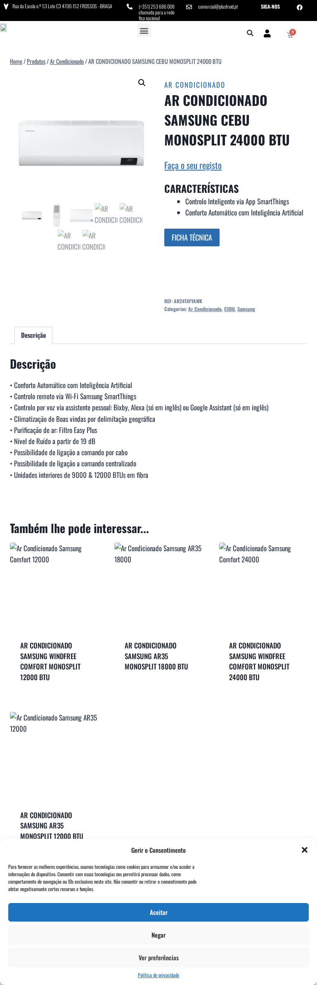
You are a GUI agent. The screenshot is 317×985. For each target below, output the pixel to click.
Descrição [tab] (33, 334)
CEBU (229, 308)
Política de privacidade (158, 974)
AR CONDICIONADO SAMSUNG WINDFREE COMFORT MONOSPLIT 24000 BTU (259, 661)
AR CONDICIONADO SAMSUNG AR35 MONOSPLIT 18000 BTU (156, 655)
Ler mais (158, 689)
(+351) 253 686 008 (157, 6)
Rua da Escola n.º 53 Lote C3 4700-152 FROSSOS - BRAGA (62, 5)
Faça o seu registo (193, 165)
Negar (158, 934)
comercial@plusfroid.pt (218, 6)
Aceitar (159, 912)
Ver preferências (159, 957)
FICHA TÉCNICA (192, 237)
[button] (304, 850)
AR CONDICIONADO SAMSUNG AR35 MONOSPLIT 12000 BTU (51, 825)
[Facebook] (299, 7)
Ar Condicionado (194, 85)
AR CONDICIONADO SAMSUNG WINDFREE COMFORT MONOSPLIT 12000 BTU (50, 661)
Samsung (246, 308)
